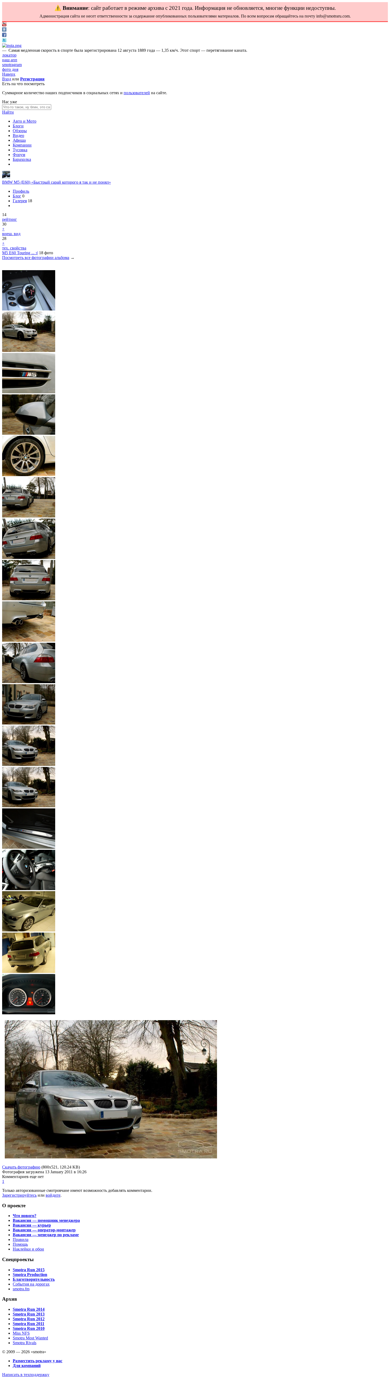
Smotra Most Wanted (30, 1338)
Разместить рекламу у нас (37, 1361)
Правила (20, 1239)
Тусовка (20, 150)
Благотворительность (34, 1279)
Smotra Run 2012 (29, 1319)
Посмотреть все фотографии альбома (35, 257)
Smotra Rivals (24, 1342)
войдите (53, 1195)
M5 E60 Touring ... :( (20, 253)
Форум (19, 154)
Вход (6, 79)
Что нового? (24, 1215)
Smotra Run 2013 (29, 1314)
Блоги (18, 126)
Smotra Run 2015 (29, 1269)
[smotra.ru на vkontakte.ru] (4, 30)
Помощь (20, 1244)
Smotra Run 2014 (29, 1309)
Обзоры (20, 130)
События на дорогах (31, 1284)
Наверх (8, 74)
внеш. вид (11, 233)
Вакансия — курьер (32, 1225)
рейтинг (9, 219)
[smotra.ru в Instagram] (11, 45)
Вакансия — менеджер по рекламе (46, 1234)
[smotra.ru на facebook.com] (4, 35)
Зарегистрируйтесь (19, 1195)
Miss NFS (21, 1333)
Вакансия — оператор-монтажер (44, 1230)
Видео (18, 135)
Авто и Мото (24, 121)
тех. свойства (14, 248)
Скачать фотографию (21, 1167)
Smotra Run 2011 (28, 1323)
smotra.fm (21, 1289)
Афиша (19, 140)
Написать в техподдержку (25, 1374)
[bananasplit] (6, 177)
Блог (17, 196)
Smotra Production (30, 1274)
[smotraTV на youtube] (4, 25)
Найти (8, 112)
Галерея (20, 201)
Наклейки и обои (28, 1249)
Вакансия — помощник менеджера (46, 1220)
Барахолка (22, 159)
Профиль (21, 191)
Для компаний (27, 1365)
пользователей (137, 92)
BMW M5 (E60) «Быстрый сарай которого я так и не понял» (56, 182)
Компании (22, 145)
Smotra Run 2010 (29, 1328)
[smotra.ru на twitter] (4, 40)
